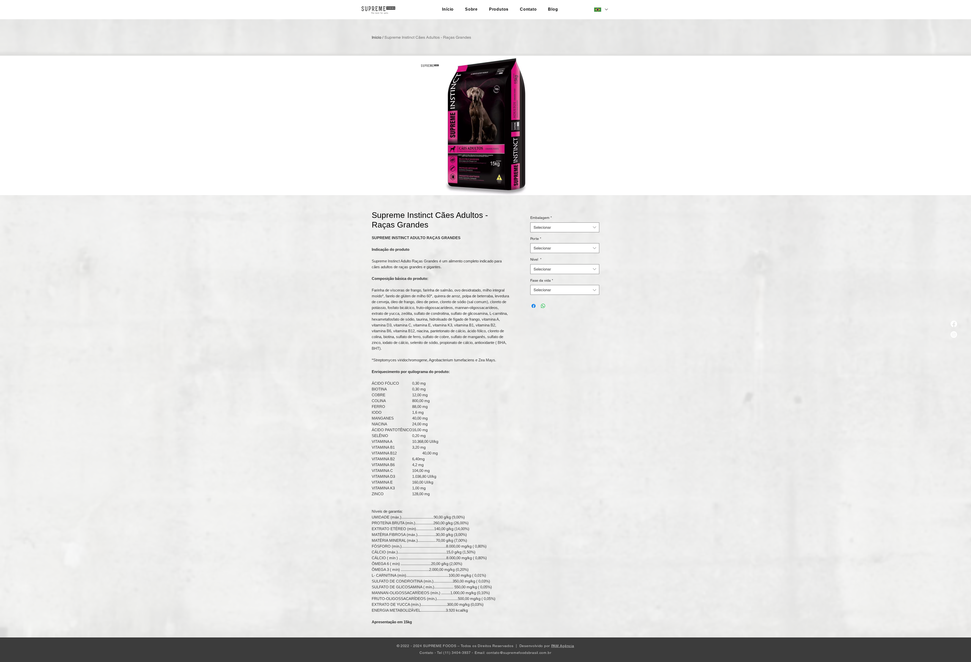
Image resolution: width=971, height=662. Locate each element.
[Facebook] (954, 324)
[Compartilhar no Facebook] (534, 306)
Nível (535, 259)
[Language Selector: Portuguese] (600, 9)
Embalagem (541, 218)
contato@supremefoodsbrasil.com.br (519, 653)
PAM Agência (562, 646)
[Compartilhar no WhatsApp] (543, 306)
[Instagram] (954, 334)
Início (376, 37)
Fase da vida (541, 280)
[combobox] (564, 227)
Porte (535, 239)
